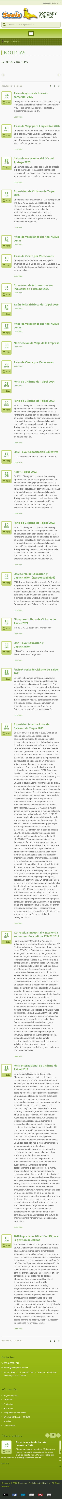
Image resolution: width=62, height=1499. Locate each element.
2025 (8, 265)
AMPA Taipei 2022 (25, 471)
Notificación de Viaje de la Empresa (36, 343)
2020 (8, 679)
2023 (8, 391)
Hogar (6, 42)
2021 (8, 629)
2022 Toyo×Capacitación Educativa (36, 452)
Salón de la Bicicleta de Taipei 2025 (36, 304)
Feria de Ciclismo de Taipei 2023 (34, 400)
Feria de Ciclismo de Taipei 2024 (34, 381)
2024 (8, 352)
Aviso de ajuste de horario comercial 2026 (31, 1443)
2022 (8, 461)
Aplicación (8, 1408)
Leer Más (18, 117)
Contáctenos (9, 1425)
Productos (8, 1404)
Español (55, 3)
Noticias (16, 42)
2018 (8, 942)
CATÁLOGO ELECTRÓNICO (17, 1417)
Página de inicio (11, 1395)
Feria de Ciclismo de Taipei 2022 (34, 522)
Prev (47, 1435)
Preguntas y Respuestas (15, 1412)
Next (58, 1435)
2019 (8, 734)
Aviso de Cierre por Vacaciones (33, 256)
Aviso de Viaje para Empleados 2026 (37, 126)
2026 (8, 102)
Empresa (8, 1400)
